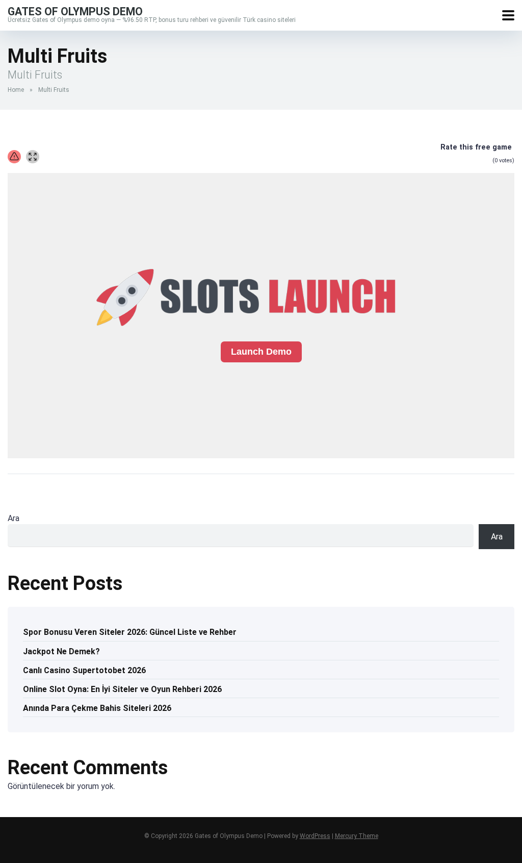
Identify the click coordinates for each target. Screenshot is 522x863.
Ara (13, 518)
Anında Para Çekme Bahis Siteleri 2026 (97, 708)
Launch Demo (261, 352)
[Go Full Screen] (32, 156)
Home (16, 89)
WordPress (315, 836)
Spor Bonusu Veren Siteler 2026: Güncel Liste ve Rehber (130, 632)
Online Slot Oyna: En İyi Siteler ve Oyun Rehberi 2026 (122, 689)
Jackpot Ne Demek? (61, 651)
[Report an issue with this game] (14, 156)
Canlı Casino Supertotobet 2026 (84, 670)
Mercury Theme (356, 836)
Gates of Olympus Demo (75, 11)
